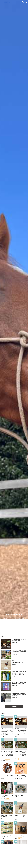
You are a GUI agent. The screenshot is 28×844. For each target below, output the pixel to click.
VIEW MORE (14, 706)
